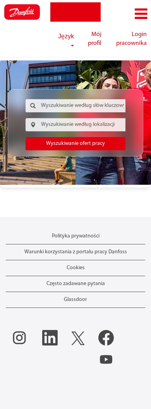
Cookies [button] (76, 268)
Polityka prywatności (76, 236)
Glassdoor (75, 299)
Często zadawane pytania (75, 284)
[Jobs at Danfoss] (22, 12)
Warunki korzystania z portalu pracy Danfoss (75, 252)
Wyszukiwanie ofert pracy (75, 143)
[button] (126, 14)
